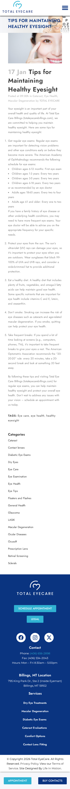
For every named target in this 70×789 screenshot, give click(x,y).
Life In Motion (52, 768)
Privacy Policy (29, 763)
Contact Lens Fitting (35, 744)
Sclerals (12, 563)
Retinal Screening (18, 556)
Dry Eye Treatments (35, 703)
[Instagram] (35, 637)
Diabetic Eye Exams (19, 455)
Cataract (38, 96)
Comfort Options (35, 736)
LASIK (11, 520)
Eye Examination (17, 477)
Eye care (23, 416)
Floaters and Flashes (19, 498)
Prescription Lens (18, 549)
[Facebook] (21, 637)
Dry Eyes (13, 462)
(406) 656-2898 (40, 653)
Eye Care (13, 469)
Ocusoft (12, 542)
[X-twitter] (49, 637)
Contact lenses (16, 448)
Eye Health (50, 96)
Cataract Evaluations (35, 728)
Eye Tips (13, 491)
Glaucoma (14, 513)
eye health (38, 416)
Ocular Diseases (17, 534)
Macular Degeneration (21, 101)
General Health (16, 505)
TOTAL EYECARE (49, 101)
